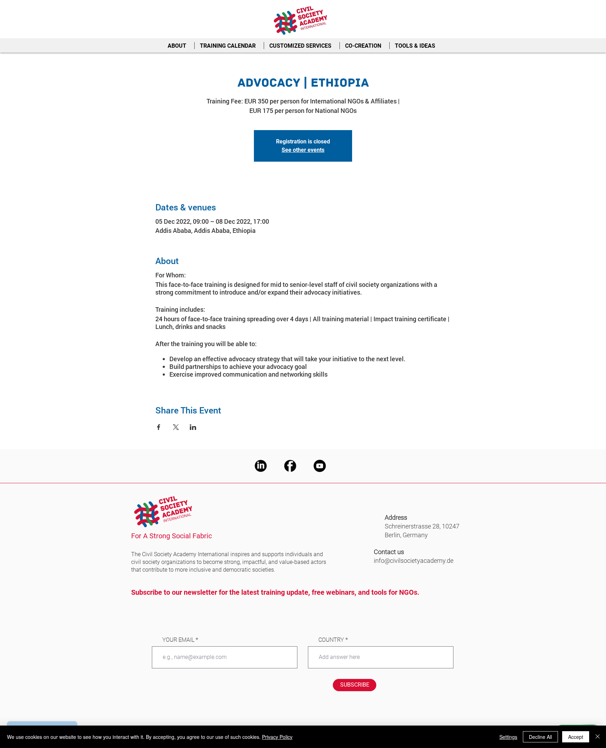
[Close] (597, 736)
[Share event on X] (176, 427)
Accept (575, 736)
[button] (178, 45)
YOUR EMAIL (178, 640)
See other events (303, 150)
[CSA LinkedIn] (261, 466)
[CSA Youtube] (320, 466)
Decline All (540, 736)
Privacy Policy (277, 736)
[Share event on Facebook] (158, 427)
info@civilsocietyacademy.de (413, 560)
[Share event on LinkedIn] (193, 427)
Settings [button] (508, 736)
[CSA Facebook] (290, 466)
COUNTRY (331, 640)
